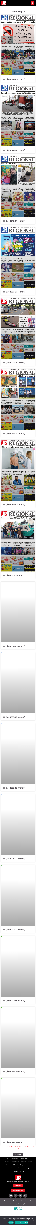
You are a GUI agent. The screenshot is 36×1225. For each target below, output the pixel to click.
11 (22, 1146)
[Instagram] (16, 1196)
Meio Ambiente (9, 1168)
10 (20, 1146)
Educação (16, 1165)
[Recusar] (33, 1220)
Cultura (30, 1161)
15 (33, 1146)
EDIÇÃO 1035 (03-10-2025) (14, 575)
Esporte (29, 1165)
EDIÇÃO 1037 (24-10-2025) (14, 434)
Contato (15, 1200)
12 (25, 1146)
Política (18, 1168)
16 (18, 1148)
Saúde (23, 1168)
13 (28, 1146)
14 (30, 1146)
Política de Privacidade (25, 1200)
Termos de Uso (9, 1204)
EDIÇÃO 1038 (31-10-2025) (14, 363)
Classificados (15, 1161)
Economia (9, 1165)
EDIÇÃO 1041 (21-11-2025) (14, 150)
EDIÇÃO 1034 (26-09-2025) (14, 646)
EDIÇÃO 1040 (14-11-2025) (14, 221)
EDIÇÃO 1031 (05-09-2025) (14, 859)
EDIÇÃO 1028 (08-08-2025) (14, 1072)
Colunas (22, 1171)
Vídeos (16, 1171)
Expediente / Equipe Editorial (23, 1204)
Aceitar (11, 1222)
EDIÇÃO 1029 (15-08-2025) (14, 1001)
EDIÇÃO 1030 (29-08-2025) (14, 930)
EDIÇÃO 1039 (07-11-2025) (14, 292)
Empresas (23, 1165)
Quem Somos (8, 1200)
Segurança (29, 1168)
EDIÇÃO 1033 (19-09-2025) (14, 717)
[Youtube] (20, 1196)
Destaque (7, 1161)
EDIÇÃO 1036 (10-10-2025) (14, 505)
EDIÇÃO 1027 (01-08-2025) (14, 1142)
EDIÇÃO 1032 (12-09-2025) (14, 788)
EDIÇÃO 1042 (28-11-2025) (14, 79)
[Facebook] (11, 1196)
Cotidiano (24, 1161)
